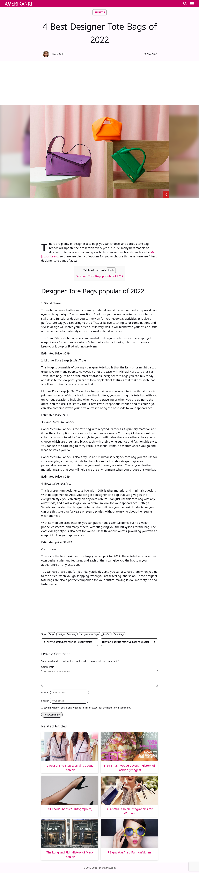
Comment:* (47, 666)
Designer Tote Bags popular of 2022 (99, 276)
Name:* (45, 692)
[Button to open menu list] (192, 3)
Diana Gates (58, 54)
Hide (111, 270)
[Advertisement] (99, 83)
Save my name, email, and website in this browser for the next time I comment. (87, 707)
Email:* (45, 700)
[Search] (185, 3)
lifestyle (99, 12)
